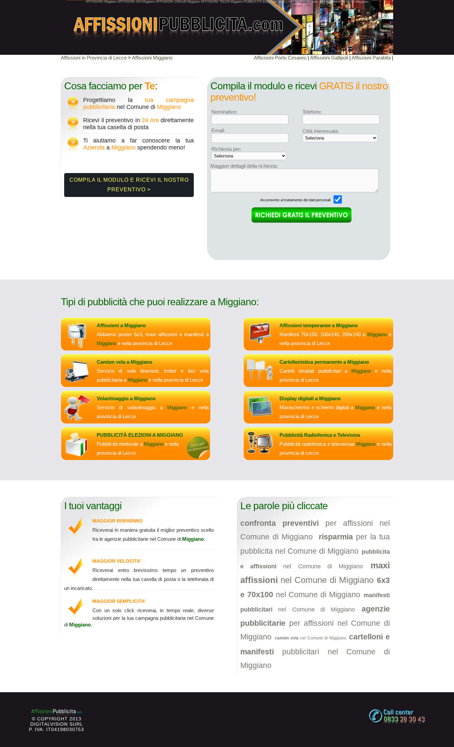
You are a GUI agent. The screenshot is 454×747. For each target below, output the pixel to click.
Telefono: (312, 112)
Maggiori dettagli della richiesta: (244, 166)
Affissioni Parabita (371, 57)
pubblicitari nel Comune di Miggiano (315, 651)
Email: (218, 130)
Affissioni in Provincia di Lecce (94, 57)
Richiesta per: (226, 149)
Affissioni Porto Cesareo (280, 57)
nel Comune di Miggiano (310, 638)
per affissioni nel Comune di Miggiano (315, 623)
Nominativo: (224, 112)
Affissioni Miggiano (152, 57)
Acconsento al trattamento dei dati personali (295, 200)
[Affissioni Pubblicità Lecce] (227, 23)
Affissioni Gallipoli (329, 57)
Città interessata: (320, 131)
